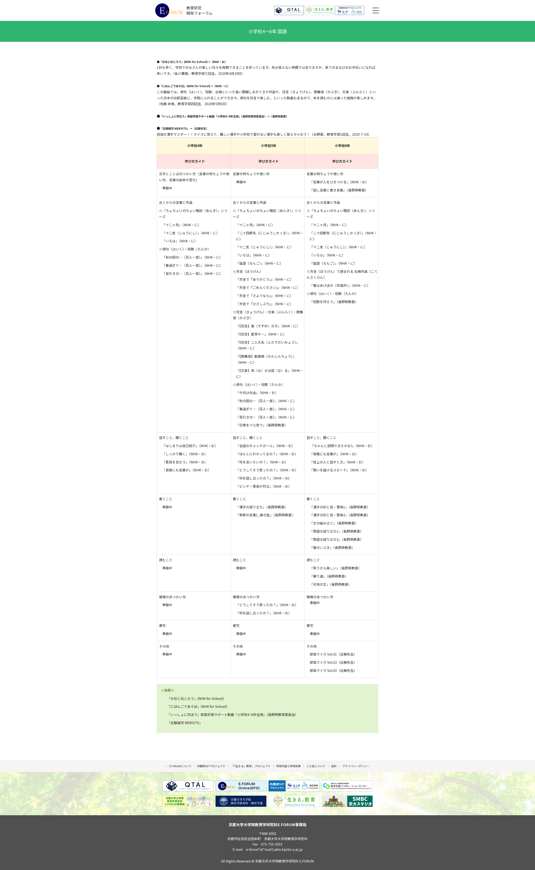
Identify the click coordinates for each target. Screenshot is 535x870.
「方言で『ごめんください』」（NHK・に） (268, 287)
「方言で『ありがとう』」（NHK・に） (264, 279)
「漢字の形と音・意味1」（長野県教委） (340, 506)
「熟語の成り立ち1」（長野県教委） (336, 531)
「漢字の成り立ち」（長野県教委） (262, 506)
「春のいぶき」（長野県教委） (332, 547)
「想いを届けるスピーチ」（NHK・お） (339, 469)
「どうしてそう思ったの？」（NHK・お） (267, 469)
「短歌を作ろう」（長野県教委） (334, 301)
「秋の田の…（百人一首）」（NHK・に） (192, 257)
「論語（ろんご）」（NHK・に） (259, 263)
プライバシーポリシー (355, 766)
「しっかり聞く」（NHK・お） (185, 453)
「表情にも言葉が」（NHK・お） (186, 469)
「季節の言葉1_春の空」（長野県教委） (265, 514)
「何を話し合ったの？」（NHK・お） (264, 612)
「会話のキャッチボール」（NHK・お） (265, 445)
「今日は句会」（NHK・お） (257, 392)
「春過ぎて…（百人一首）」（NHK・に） (192, 265)
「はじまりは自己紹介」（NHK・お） (190, 445)
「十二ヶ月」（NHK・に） (181, 224)
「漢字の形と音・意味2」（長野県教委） (340, 514)
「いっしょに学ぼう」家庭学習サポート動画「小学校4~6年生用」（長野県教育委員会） (232, 714)
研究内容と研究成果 (288, 766)
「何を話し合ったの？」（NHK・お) (262, 478)
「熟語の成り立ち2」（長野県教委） (336, 539)
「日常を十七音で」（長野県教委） (262, 424)
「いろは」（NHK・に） (180, 240)
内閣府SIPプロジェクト (211, 766)
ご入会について (315, 766)
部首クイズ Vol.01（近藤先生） (333, 654)
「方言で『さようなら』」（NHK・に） (264, 295)
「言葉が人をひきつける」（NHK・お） (339, 181)
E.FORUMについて (180, 766)
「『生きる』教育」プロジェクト (251, 766)
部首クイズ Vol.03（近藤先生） (333, 670)
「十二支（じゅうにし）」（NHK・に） (190, 232)
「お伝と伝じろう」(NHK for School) (183, 62)
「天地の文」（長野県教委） (331, 584)
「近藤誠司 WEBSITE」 (175, 128)
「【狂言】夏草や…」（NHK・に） (261, 334)
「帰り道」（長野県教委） (329, 576)
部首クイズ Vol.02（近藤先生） (333, 662)
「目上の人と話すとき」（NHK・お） (337, 461)
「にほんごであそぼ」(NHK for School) (184, 86)
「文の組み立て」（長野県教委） (334, 523)
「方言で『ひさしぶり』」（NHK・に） (264, 303)
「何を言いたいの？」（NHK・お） (262, 461)
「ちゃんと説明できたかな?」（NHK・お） (342, 445)
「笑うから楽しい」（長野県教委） (336, 567)
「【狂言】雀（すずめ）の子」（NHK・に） (268, 325)
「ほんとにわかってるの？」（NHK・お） (267, 453)
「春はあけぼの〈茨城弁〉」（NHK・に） (340, 285)
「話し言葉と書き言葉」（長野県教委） (339, 190)
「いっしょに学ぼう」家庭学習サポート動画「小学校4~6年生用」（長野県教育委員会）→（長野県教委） (224, 116)
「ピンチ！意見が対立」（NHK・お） (264, 486)
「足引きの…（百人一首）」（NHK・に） (192, 273)
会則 (333, 766)
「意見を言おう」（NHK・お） (185, 461)
